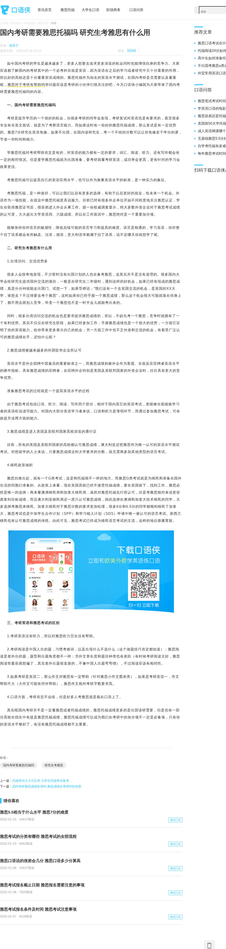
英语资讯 (16, 23)
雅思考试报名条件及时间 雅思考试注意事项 (38, 909)
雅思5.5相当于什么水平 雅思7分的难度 (34, 812)
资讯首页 (45, 10)
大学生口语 (90, 10)
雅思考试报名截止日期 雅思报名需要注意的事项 (42, 885)
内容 (53, 23)
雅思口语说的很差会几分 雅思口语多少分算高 (40, 861)
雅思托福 (67, 10)
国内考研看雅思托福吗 (18, 765)
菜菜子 (14, 45)
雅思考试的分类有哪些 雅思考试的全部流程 (38, 836)
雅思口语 (43, 23)
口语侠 (15, 9)
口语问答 (136, 10)
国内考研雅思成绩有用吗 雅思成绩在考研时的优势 (46, 786)
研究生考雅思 (54, 765)
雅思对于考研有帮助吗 (26, 84)
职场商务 (113, 10)
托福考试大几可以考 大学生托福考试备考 (40, 780)
